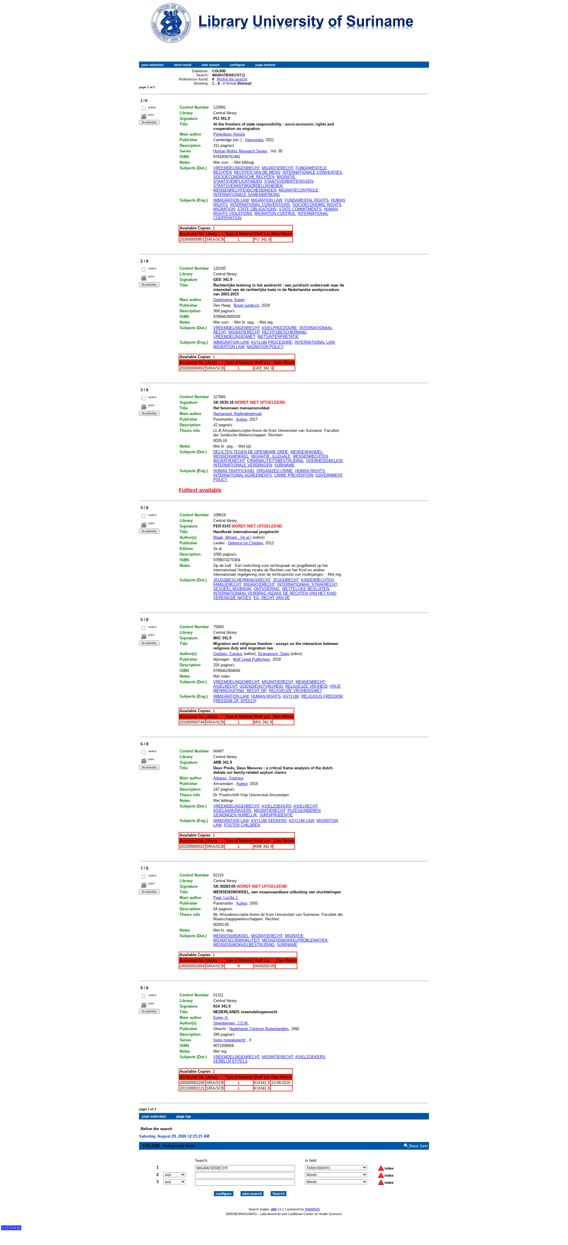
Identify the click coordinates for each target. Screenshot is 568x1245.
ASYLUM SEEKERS (269, 820)
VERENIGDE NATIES (232, 598)
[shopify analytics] (11, 1229)
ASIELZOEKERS (276, 806)
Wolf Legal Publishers (251, 659)
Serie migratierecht (229, 1040)
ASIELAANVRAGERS (232, 810)
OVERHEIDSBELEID (324, 461)
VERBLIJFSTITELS (230, 1061)
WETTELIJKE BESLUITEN (305, 589)
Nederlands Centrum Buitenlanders (259, 1029)
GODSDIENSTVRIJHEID (261, 686)
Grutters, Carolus (228, 654)
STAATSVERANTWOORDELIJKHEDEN (248, 186)
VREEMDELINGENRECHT (236, 168)
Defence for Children (245, 543)
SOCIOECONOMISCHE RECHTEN (243, 177)
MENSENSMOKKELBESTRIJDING (244, 944)
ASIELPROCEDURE (279, 328)
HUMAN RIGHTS (310, 471)
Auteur (241, 419)
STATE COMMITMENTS (300, 209)
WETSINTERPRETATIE (278, 336)
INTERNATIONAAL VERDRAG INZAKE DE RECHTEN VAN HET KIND (274, 593)
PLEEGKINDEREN (304, 810)
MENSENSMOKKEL (231, 456)
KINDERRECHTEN (317, 580)
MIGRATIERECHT (277, 168)
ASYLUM (291, 696)
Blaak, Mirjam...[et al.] (232, 537)
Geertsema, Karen (229, 299)
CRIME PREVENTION (293, 475)
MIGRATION (224, 209)
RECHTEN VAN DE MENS (257, 172)
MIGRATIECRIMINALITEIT (236, 940)
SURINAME (284, 465)
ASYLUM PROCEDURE (271, 342)
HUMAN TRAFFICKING (233, 471)
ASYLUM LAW (301, 820)
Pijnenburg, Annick (229, 134)
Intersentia (254, 140)
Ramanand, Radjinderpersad (237, 413)
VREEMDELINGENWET (234, 336)
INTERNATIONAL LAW (315, 342)
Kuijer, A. (221, 1017)
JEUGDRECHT (285, 580)
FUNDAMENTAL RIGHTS (307, 200)
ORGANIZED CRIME (274, 471)
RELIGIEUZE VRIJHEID (306, 686)
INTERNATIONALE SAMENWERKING (246, 194)
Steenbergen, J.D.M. (231, 1023)
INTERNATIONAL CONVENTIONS (260, 204)
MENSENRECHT (310, 682)
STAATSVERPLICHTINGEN (237, 181)
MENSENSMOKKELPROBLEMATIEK (295, 940)
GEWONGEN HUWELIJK (235, 815)
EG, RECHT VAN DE (272, 598)
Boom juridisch (246, 305)
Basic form (418, 1146)
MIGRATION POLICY (265, 347)
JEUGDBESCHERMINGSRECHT (241, 580)
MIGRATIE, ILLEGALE (271, 456)
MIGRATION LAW (266, 200)
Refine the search (232, 79)
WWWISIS (312, 1209)
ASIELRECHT (225, 686)
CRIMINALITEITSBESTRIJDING (275, 461)
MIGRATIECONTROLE (298, 190)
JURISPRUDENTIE (276, 815)
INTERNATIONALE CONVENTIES (312, 172)
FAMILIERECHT (227, 584)
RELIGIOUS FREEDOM (322, 696)
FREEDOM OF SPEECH (234, 701)
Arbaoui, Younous (228, 778)
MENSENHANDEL (306, 452)
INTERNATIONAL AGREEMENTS (242, 475)
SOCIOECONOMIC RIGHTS (316, 204)
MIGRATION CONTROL (275, 213)
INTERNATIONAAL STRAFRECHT (307, 584)
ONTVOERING (267, 589)
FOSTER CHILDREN (242, 825)
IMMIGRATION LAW (231, 200)
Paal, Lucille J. (226, 897)
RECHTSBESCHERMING (284, 332)
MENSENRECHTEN (310, 456)
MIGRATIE (286, 177)
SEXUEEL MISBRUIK (232, 589)
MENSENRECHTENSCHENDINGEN (244, 190)
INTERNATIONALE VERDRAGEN (242, 465)
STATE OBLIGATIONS (257, 209)
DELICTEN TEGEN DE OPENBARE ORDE (250, 452)
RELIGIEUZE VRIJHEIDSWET (295, 691)
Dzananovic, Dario (273, 654)
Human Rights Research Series (240, 151)
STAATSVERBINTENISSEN (288, 181)
